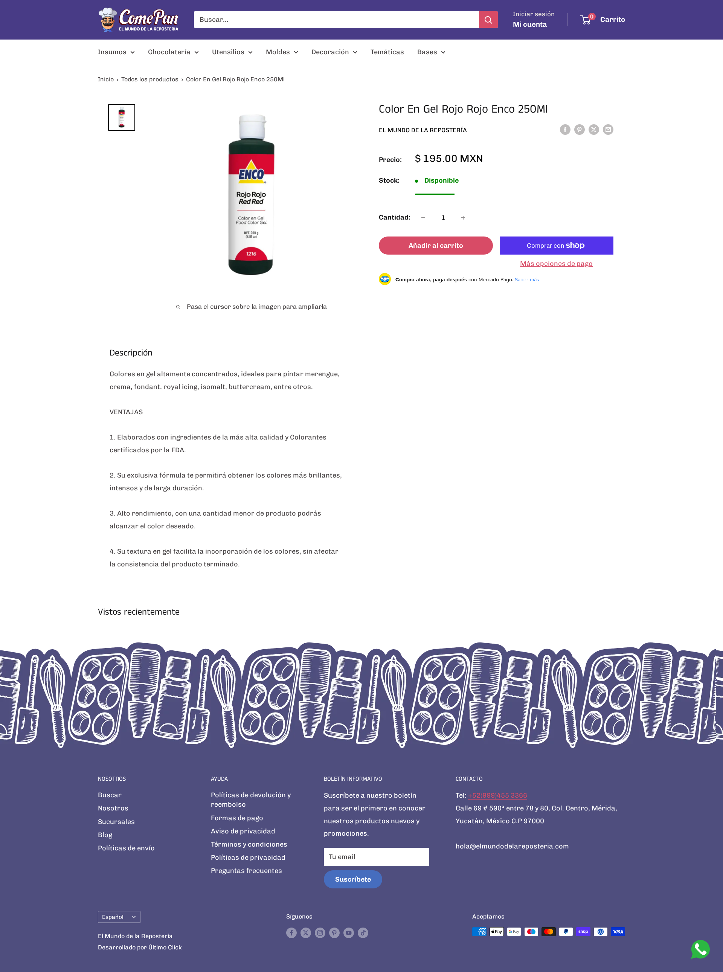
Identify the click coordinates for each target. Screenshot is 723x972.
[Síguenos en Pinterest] (334, 932)
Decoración (330, 52)
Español (113, 917)
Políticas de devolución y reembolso (251, 800)
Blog (105, 835)
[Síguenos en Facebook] (291, 932)
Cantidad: (394, 217)
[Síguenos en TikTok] (363, 932)
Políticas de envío (126, 848)
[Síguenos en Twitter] (305, 932)
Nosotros (113, 808)
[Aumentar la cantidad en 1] (463, 218)
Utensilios (228, 52)
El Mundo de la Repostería (423, 129)
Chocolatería (169, 52)
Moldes (278, 52)
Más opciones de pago (556, 263)
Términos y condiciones (249, 844)
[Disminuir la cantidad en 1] (423, 218)
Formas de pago (237, 818)
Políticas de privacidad (248, 857)
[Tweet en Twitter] (594, 129)
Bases (427, 52)
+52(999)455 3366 (497, 795)
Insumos (112, 52)
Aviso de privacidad (243, 831)
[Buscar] (488, 19)
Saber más (527, 279)
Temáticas (387, 52)
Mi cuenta (530, 24)
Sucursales (116, 822)
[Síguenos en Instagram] (320, 932)
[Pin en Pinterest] (579, 129)
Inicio (106, 79)
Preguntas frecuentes (246, 871)
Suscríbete (353, 879)
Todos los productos (149, 79)
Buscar (110, 795)
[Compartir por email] (608, 129)
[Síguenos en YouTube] (348, 932)
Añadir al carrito (436, 245)
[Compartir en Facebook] (565, 129)
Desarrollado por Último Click (140, 947)
